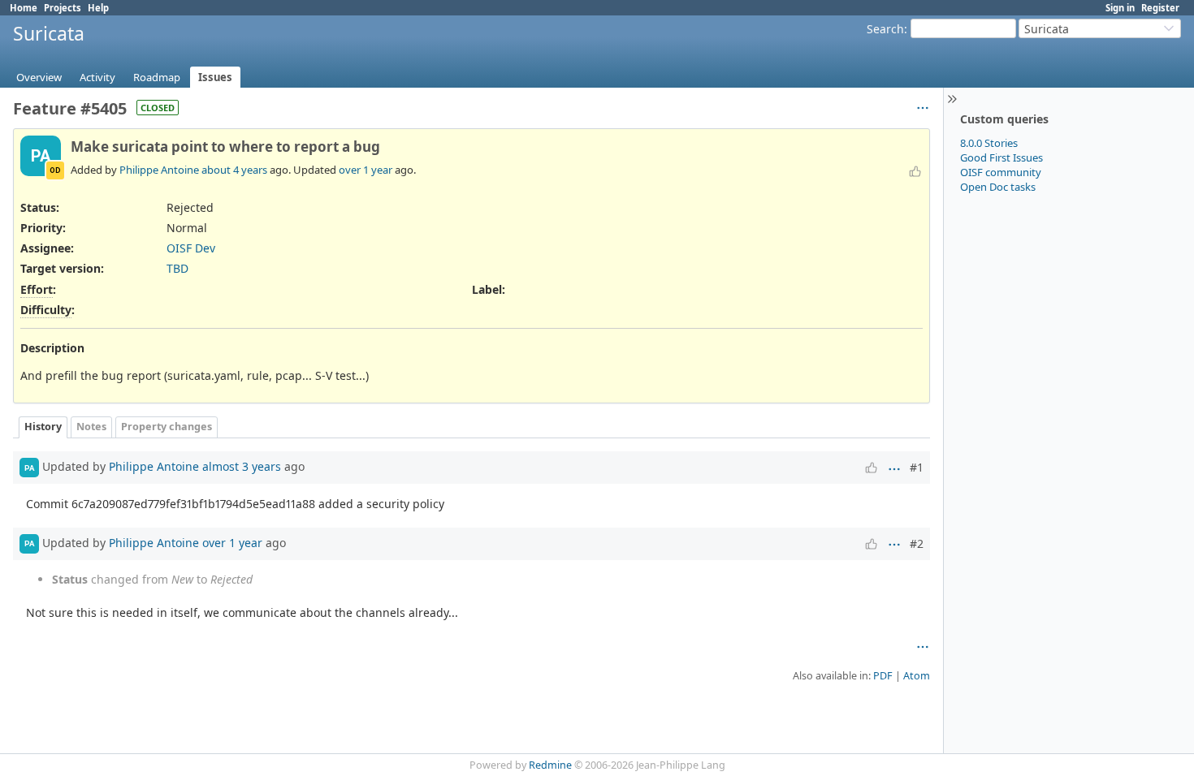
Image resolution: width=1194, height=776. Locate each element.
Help (98, 8)
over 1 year (365, 169)
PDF (883, 676)
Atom (916, 676)
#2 (917, 543)
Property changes (166, 426)
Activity (97, 77)
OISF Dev (191, 248)
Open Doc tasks (998, 186)
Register (1160, 8)
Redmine (550, 765)
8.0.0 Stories (989, 143)
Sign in (1120, 8)
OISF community (1000, 172)
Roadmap (156, 77)
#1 (917, 467)
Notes (91, 426)
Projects (62, 8)
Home (23, 8)
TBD (177, 268)
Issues (215, 77)
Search (885, 29)
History (43, 426)
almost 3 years (241, 466)
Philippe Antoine (159, 169)
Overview (39, 77)
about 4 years (234, 169)
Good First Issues (1001, 157)
